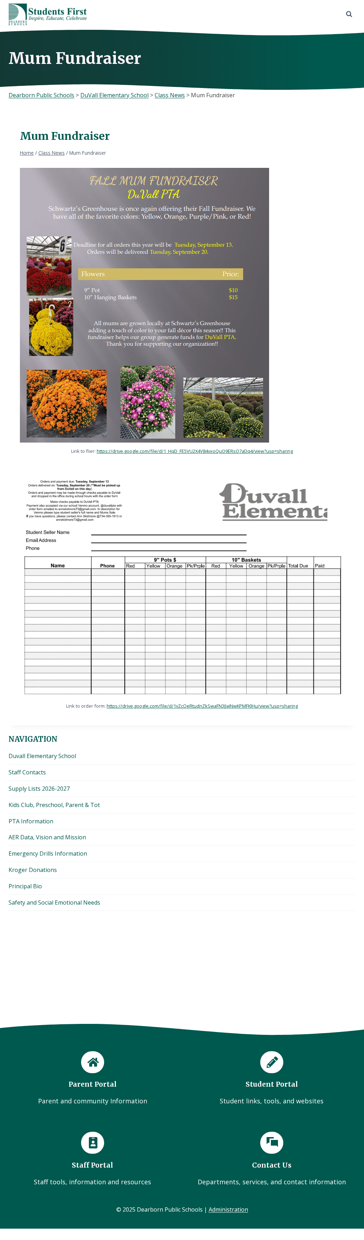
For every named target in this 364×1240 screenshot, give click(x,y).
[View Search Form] (349, 14)
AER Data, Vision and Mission (47, 837)
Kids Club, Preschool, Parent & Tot (54, 805)
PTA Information (31, 821)
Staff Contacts (27, 772)
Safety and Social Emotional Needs (54, 902)
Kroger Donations (33, 870)
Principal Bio (25, 886)
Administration (228, 1209)
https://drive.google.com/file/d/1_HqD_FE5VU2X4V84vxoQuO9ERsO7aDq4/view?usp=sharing (195, 451)
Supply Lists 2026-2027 (39, 788)
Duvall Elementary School (42, 756)
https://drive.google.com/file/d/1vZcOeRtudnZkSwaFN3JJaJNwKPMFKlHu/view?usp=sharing (202, 706)
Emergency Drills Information (48, 853)
